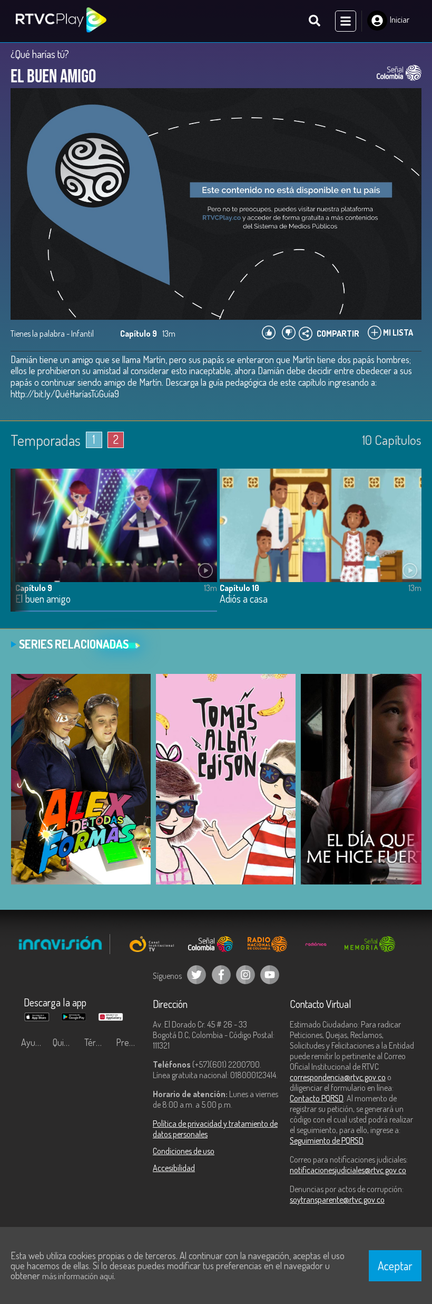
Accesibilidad (174, 1168)
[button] (24, 548)
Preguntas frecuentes (129, 1042)
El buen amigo (43, 599)
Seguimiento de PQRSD (327, 1140)
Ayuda (32, 1042)
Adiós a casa (244, 599)
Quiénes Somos (66, 1042)
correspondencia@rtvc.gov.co (338, 1077)
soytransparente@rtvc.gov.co (337, 1199)
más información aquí (78, 1276)
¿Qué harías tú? (40, 54)
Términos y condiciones (97, 1042)
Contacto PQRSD (316, 1098)
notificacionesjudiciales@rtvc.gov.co (348, 1170)
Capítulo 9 (33, 588)
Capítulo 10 (239, 588)
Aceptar (395, 1265)
